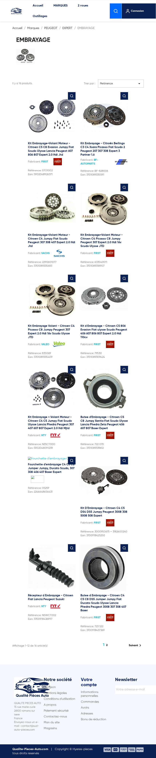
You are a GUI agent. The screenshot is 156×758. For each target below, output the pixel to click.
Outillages (40, 16)
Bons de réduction (93, 719)
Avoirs (85, 707)
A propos (50, 704)
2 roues (83, 5)
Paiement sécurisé (56, 710)
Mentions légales (55, 693)
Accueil (38, 5)
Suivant (135, 645)
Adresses (87, 713)
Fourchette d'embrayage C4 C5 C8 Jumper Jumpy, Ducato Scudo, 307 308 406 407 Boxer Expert (51, 468)
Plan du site (52, 722)
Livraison (50, 687)
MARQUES (60, 5)
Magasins (50, 728)
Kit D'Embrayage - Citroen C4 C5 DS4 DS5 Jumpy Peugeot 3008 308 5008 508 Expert (103, 512)
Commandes (90, 701)
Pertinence (121, 83)
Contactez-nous (55, 716)
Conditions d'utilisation (59, 699)
